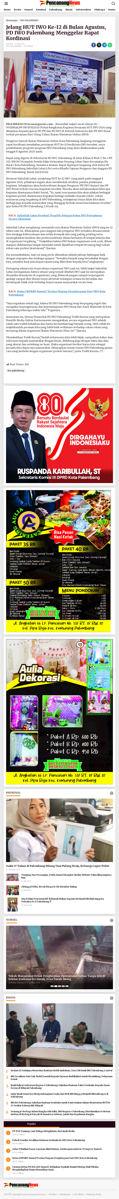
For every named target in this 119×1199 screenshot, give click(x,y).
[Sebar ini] (93, 45)
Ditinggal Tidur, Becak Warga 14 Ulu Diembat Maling (49, 886)
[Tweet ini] (99, 45)
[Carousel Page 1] (52, 986)
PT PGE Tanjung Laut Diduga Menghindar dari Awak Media (43, 1131)
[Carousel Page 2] (55, 986)
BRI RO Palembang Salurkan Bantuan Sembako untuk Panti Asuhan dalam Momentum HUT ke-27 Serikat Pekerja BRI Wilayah (61, 1104)
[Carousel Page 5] (66, 986)
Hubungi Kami (93, 1194)
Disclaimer (65, 1194)
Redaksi (53, 1194)
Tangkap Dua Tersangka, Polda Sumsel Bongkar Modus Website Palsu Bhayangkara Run (66, 876)
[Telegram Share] (104, 45)
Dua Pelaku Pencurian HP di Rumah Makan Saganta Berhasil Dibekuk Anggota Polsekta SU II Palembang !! (62, 900)
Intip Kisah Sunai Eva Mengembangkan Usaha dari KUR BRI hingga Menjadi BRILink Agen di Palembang (59, 1095)
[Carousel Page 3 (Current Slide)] (59, 986)
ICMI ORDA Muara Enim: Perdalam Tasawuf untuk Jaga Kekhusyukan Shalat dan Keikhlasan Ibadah (58, 977)
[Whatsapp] (110, 45)
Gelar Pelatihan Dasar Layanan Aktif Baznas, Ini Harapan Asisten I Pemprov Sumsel (57, 1149)
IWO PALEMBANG (14, 46)
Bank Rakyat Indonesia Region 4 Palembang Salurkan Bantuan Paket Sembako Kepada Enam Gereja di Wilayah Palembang (60, 1086)
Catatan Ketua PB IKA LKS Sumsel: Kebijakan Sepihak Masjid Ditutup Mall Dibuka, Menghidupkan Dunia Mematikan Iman (55, 1168)
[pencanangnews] (60, 3)
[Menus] (6, 3)
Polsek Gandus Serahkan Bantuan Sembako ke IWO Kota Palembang (49, 1140)
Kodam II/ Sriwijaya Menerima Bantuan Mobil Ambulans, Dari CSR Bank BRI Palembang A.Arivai (61, 1070)
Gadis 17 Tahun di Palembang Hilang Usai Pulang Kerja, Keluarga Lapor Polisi (57, 865)
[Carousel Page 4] (63, 986)
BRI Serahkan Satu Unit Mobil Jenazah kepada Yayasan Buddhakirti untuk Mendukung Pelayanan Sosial (61, 1078)
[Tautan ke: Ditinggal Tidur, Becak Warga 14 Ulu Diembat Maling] (12, 890)
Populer (31, 1124)
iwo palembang (16, 370)
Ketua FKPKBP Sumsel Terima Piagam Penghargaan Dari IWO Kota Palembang (54, 1158)
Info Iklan (79, 1194)
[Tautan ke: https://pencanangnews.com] (111, 793)
